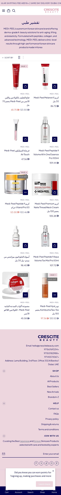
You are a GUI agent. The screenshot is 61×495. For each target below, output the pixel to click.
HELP (56, 403)
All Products (53, 381)
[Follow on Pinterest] (36, 463)
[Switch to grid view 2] (19, 57)
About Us (54, 376)
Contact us (53, 408)
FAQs (56, 413)
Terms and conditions (48, 429)
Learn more (44, 484)
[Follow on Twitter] (41, 463)
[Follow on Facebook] (57, 463)
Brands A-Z (53, 396)
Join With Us (51, 436)
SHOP (56, 371)
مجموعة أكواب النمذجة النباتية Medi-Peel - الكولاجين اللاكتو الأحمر (16, 310)
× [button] (53, 471)
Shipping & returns (50, 424)
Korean (37, 441)
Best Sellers (53, 386)
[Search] (13, 10)
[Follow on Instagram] (51, 463)
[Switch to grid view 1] (23, 57)
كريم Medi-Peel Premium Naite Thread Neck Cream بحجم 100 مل (46, 207)
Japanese (25, 441)
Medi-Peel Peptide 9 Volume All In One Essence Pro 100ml (46, 154)
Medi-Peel (54, 94)
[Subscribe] (3, 454)
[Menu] (3, 11)
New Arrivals (53, 391)
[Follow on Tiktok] (46, 463)
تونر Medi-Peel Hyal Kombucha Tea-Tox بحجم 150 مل (47, 310)
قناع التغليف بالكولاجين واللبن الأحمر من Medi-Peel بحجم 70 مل (15, 101)
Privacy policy (52, 419)
